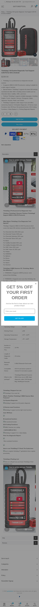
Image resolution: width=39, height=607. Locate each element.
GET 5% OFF (19, 318)
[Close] (36, 283)
